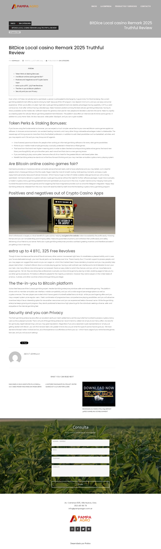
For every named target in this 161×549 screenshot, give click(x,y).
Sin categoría (64, 61)
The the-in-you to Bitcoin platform (28, 88)
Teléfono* (56, 458)
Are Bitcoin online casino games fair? (29, 77)
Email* (55, 450)
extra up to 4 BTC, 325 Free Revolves (29, 86)
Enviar (80, 484)
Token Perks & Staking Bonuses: (27, 74)
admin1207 (16, 61)
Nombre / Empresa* (59, 441)
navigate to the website (70, 236)
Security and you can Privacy (26, 91)
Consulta (56, 467)
